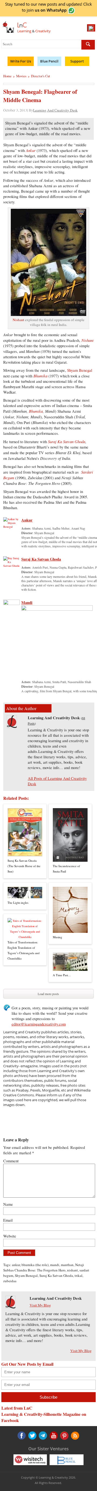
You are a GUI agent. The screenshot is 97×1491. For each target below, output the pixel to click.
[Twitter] (32, 1435)
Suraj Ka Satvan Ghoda (41, 559)
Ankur (27, 520)
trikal (78, 1275)
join (47, 10)
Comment (11, 1160)
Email (8, 1220)
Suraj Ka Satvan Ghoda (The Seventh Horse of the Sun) (24, 866)
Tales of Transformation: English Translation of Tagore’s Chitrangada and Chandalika (24, 950)
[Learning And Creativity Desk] (12, 726)
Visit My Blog (40, 1305)
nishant (72, 1270)
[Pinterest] (53, 1435)
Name (8, 1204)
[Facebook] (22, 1435)
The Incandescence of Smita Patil (66, 868)
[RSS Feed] (64, 1435)
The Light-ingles (18, 903)
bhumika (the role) (35, 1264)
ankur (16, 1264)
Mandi (26, 602)
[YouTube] (43, 1435)
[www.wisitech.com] (30, 1459)
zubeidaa (9, 1280)
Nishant (18, 319)
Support (77, 61)
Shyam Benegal (79, 370)
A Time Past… (62, 975)
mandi (54, 1264)
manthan (67, 1264)
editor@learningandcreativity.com (39, 1024)
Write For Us (20, 61)
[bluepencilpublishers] (66, 1459)
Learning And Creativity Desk (55, 110)
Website (9, 1236)
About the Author (21, 708)
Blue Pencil (49, 61)
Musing (57, 937)
